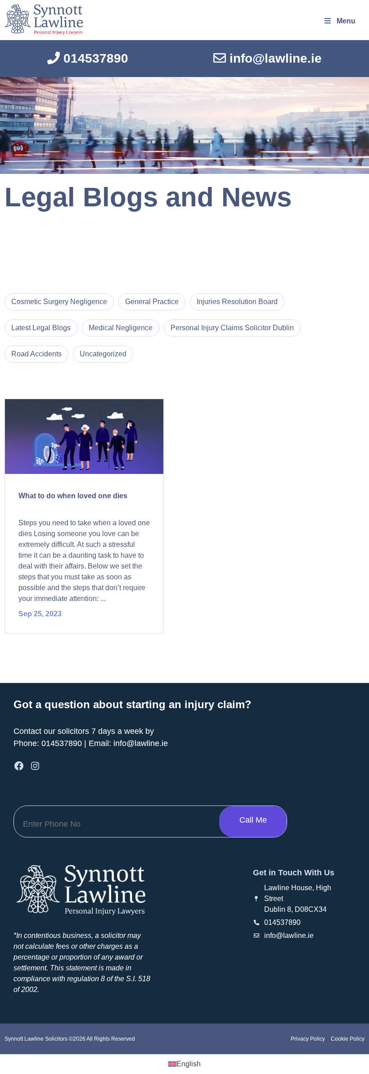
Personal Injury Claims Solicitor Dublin (232, 328)
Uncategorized (103, 354)
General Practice (152, 301)
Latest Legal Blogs (41, 328)
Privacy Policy (308, 1039)
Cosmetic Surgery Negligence (59, 301)
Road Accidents (36, 354)
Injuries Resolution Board (237, 301)
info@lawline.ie (140, 743)
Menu (346, 21)
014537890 (61, 743)
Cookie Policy (346, 1039)
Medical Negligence (121, 328)
